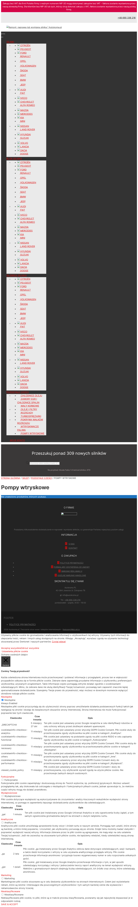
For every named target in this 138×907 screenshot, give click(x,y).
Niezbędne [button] (6, 696)
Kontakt (73, 548)
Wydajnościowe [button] (9, 792)
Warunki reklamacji (71, 571)
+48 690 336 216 (127, 17)
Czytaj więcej (59, 641)
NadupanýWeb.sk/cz (71, 629)
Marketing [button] (6, 875)
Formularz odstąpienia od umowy (72, 567)
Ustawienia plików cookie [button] (15, 651)
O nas (72, 544)
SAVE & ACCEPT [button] (9, 904)
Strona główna (10, 478)
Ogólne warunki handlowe (72, 575)
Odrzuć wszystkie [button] (30, 648)
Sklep (25, 478)
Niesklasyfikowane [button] (10, 891)
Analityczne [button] (7, 819)
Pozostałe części (41, 478)
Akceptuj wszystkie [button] (11, 648)
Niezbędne (9, 700)
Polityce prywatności (71, 563)
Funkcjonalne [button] (7, 776)
